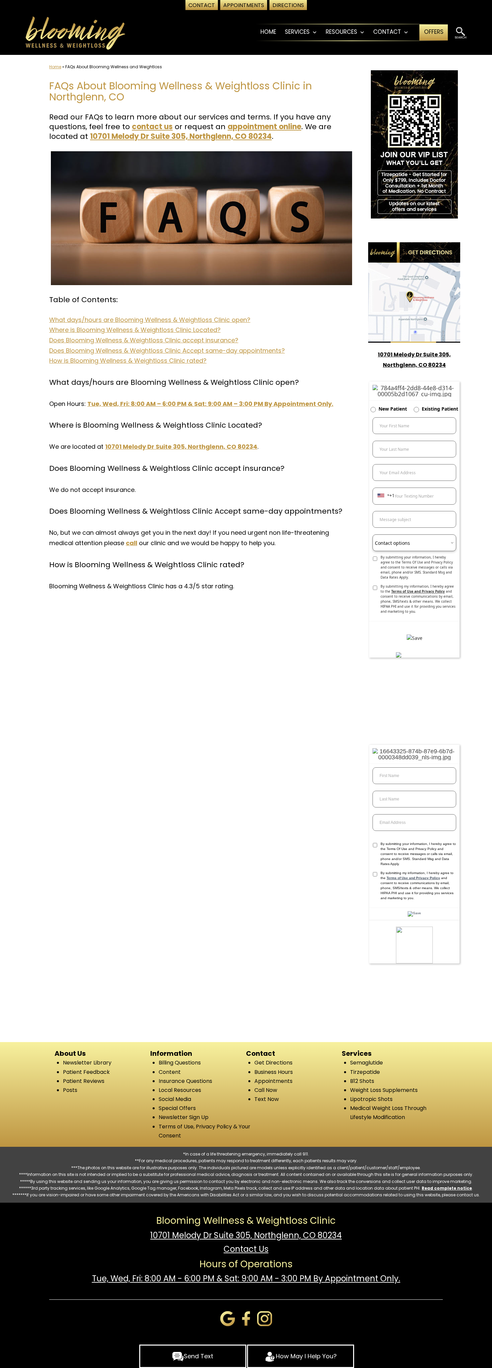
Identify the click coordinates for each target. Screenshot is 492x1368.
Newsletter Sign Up (184, 1117)
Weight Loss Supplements (384, 1090)
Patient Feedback (86, 1072)
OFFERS (433, 32)
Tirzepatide (365, 1072)
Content (170, 1072)
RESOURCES (341, 32)
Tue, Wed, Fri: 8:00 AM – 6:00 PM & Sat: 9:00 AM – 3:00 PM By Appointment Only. (210, 404)
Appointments (273, 1081)
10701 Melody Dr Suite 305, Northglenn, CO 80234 (181, 136)
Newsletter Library (87, 1062)
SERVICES (297, 32)
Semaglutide (366, 1062)
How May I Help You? (306, 1356)
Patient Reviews (83, 1081)
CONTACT (387, 32)
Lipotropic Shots (371, 1099)
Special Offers (177, 1108)
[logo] (75, 32)
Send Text (198, 1356)
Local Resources (180, 1090)
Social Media (175, 1099)
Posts (70, 1090)
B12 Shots (362, 1081)
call (131, 543)
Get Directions (273, 1062)
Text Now (266, 1099)
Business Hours (273, 1072)
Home (55, 67)
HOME (268, 32)
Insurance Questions (185, 1081)
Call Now (265, 1090)
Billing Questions (180, 1062)
